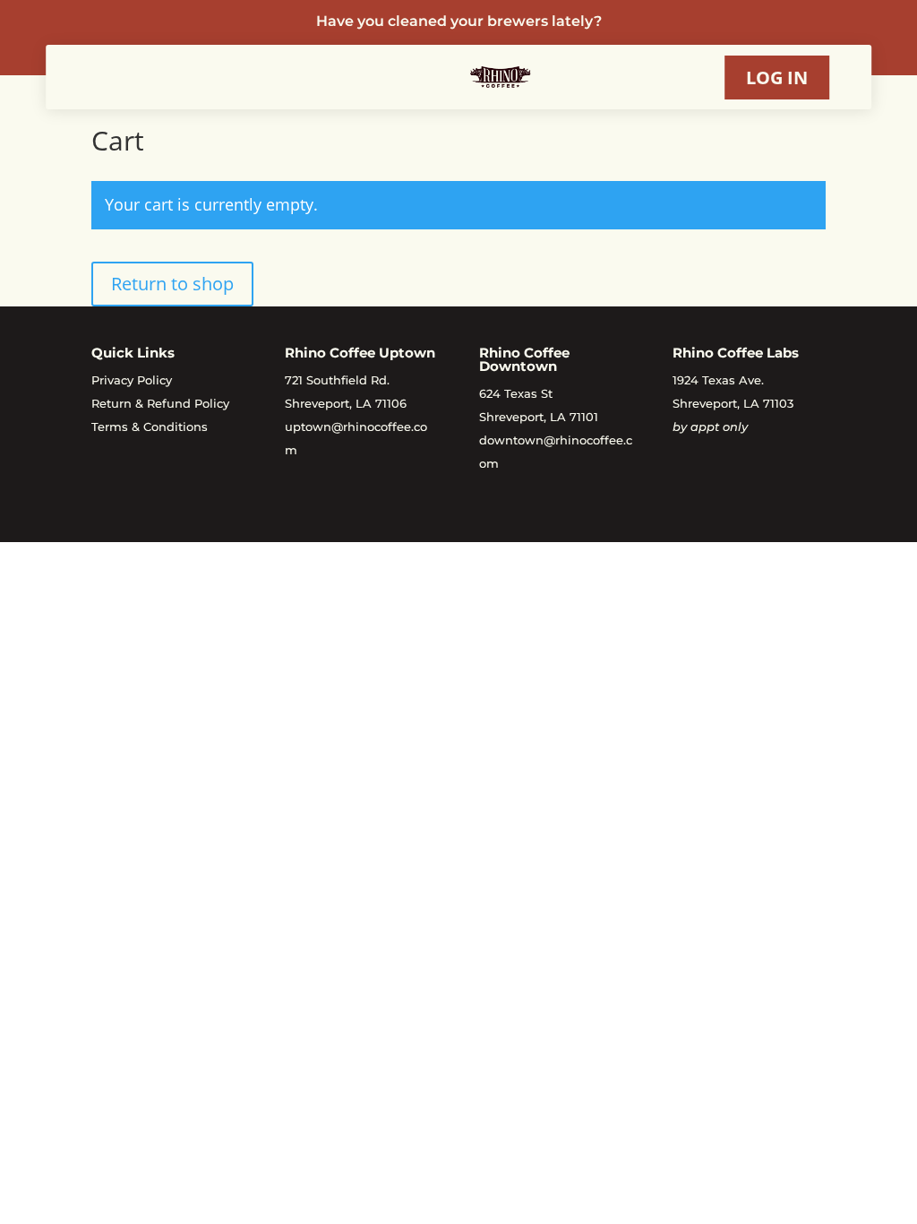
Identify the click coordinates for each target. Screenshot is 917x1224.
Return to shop (172, 284)
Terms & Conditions (149, 426)
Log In (777, 77)
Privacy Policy (131, 380)
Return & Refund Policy (160, 403)
